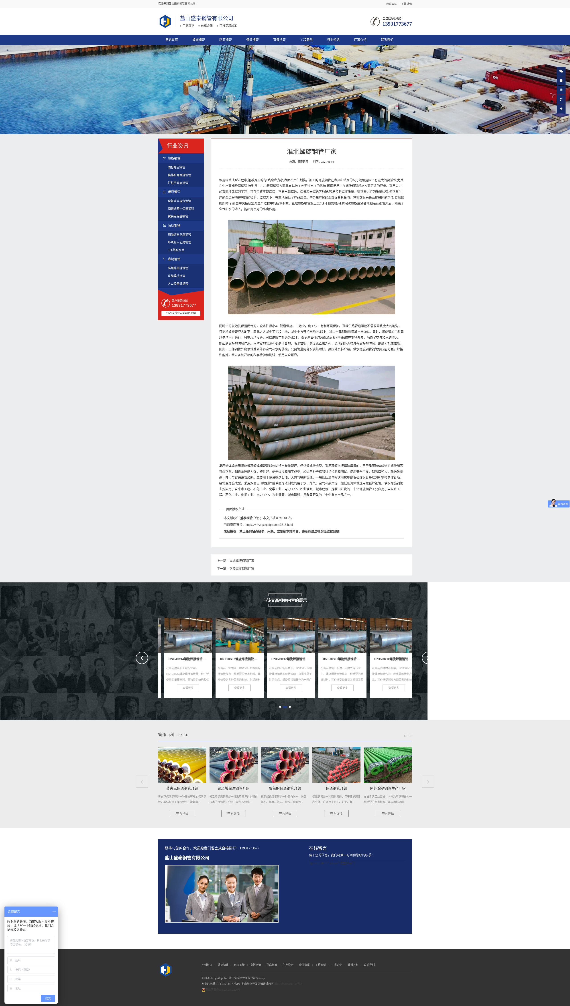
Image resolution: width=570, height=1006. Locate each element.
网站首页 (171, 39)
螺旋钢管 (198, 39)
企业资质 (304, 965)
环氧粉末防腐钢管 (179, 242)
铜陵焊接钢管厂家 (241, 568)
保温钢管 (252, 39)
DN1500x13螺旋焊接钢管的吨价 (191, 634)
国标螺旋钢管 (176, 167)
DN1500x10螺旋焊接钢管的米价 (345, 634)
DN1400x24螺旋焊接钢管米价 (395, 634)
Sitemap (260, 978)
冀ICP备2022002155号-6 (288, 983)
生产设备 (288, 965)
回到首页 (207, 965)
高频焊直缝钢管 (178, 268)
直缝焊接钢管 (176, 275)
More (408, 736)
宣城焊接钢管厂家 (241, 561)
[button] (280, 707)
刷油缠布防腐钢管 (179, 234)
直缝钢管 (279, 39)
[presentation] (142, 658)
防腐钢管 (225, 39)
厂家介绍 (360, 39)
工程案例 (306, 39)
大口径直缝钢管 (178, 283)
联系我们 (387, 39)
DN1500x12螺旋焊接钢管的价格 (242, 634)
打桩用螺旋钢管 (178, 182)
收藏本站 (391, 4)
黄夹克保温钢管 (178, 216)
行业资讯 (333, 39)
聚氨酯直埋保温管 (179, 201)
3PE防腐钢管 (176, 250)
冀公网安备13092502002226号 (223, 989)
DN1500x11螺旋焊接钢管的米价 (294, 634)
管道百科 (166, 735)
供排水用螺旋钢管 (179, 175)
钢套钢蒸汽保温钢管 (181, 208)
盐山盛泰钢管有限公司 (206, 18)
